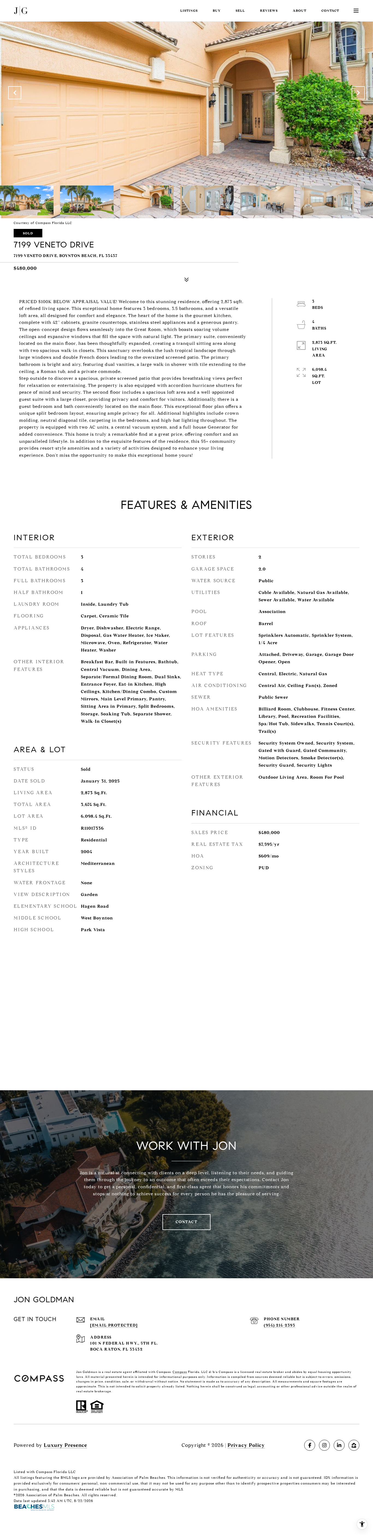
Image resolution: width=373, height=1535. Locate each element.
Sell (240, 10)
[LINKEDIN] (339, 1445)
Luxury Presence (65, 1445)
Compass (180, 1372)
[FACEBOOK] (309, 1445)
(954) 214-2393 (279, 1325)
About (299, 10)
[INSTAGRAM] (324, 1445)
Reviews (269, 10)
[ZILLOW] (353, 1445)
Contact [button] (187, 1222)
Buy (217, 10)
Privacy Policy (246, 1445)
